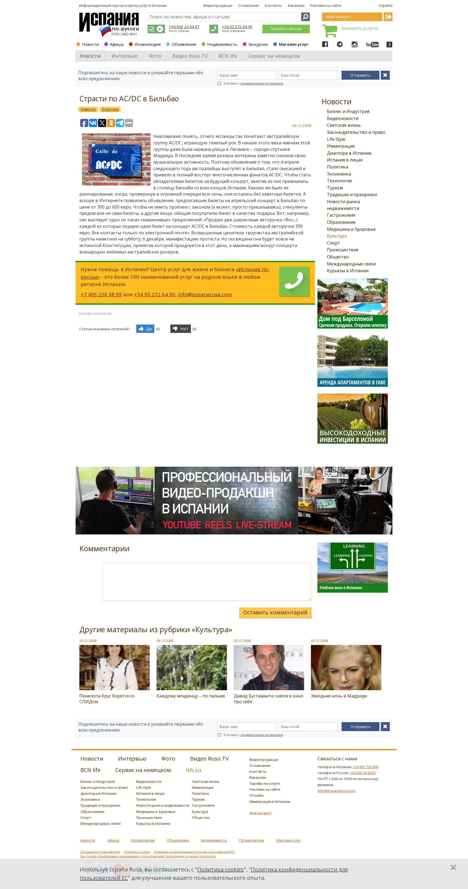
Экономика (339, 174)
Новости (90, 44)
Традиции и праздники (352, 194)
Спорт (333, 243)
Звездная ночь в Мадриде (339, 696)
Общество (338, 257)
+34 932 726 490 (365, 766)
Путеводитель (251, 840)
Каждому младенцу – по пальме (191, 696)
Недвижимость (222, 44)
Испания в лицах (345, 160)
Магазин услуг (293, 44)
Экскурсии (258, 44)
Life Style (336, 139)
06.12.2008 (165, 640)
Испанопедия (148, 44)
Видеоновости (342, 118)
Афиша (116, 44)
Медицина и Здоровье (351, 229)
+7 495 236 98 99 (101, 294)
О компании (248, 5)
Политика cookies (137, 852)
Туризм (335, 188)
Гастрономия (341, 215)
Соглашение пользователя (100, 852)
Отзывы (256, 795)
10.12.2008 (87, 640)
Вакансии (296, 5)
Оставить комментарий (275, 612)
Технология (339, 181)
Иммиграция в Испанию (269, 801)
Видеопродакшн (217, 5)
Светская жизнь (344, 125)
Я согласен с (253, 83)
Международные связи (351, 264)
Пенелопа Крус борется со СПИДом (107, 699)
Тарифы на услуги (264, 783)
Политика (337, 167)
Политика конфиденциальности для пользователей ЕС (194, 852)
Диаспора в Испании (349, 153)
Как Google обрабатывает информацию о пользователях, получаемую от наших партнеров (147, 856)
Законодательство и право (356, 132)
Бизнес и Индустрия (348, 111)
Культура (337, 236)
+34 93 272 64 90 (237, 26)
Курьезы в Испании (348, 271)
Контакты (273, 5)
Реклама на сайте (325, 5)
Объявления (184, 44)
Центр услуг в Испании (147, 5)
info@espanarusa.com (205, 294)
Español (385, 5)
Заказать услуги (359, 28)
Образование (341, 222)
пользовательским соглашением (261, 83)
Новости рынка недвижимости (162, 805)
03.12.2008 (242, 640)
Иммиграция (341, 146)
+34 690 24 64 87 (184, 26)
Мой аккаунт (260, 812)
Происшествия (342, 250)
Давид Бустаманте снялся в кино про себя (268, 699)
